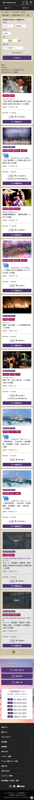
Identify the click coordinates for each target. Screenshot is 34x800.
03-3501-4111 (20, 699)
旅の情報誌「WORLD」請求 (10, 780)
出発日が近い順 (6, 70)
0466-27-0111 (20, 716)
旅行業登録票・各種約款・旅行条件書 (17, 795)
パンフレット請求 (7, 776)
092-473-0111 (20, 709)
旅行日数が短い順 (6, 72)
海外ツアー (4, 727)
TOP (2, 12)
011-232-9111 (20, 713)
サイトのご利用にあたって (10, 793)
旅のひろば (4, 751)
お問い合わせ (19, 670)
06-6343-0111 (20, 702)
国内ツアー (8, 12)
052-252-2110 (20, 706)
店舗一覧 (18, 682)
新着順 (16, 72)
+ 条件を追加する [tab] (17, 53)
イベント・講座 (6, 756)
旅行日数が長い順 (18, 70)
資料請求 (18, 676)
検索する (18, 58)
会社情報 (4, 742)
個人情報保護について (23, 793)
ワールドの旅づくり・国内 (9, 761)
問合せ (23, 4)
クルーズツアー (6, 737)
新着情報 (4, 747)
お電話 (27, 4)
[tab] (31, 2)
